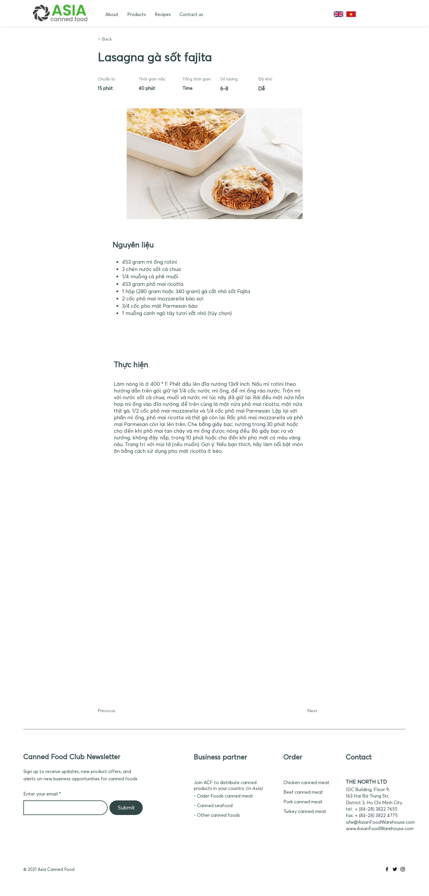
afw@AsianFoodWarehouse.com (380, 822)
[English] (338, 14)
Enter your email (40, 793)
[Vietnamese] (351, 14)
